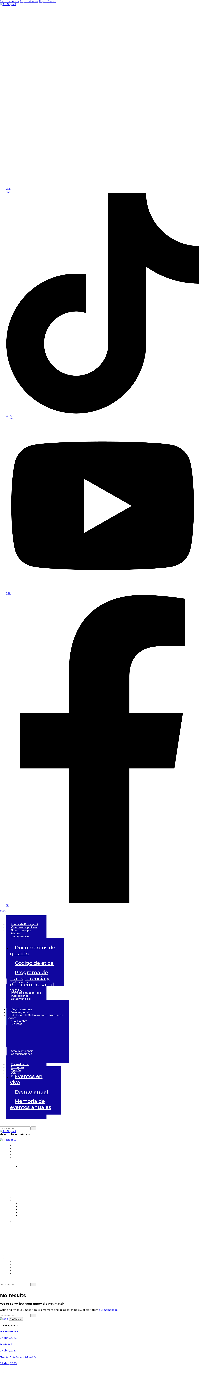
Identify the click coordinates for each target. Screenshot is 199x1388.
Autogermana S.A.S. (9, 1331)
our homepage (108, 1309)
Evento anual (31, 1092)
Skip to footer (47, 1)
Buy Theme (16, 1319)
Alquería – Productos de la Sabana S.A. (18, 1357)
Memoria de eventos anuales (30, 1104)
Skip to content (9, 1)
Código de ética (34, 963)
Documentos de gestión (32, 950)
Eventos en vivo (26, 1079)
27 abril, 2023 (8, 1337)
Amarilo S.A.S (6, 1344)
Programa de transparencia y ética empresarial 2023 (89, 1184)
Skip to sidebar (29, 1)
